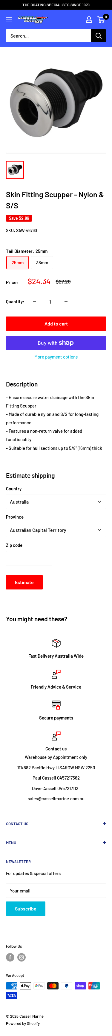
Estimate (24, 582)
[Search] (98, 35)
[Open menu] (9, 19)
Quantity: (15, 301)
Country (14, 488)
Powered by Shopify (23, 1023)
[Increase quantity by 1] (66, 301)
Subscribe (25, 908)
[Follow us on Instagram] (21, 957)
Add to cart (56, 323)
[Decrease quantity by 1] (34, 301)
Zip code (14, 545)
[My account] (89, 19)
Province (15, 517)
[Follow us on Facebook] (10, 957)
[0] (101, 19)
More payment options (56, 356)
